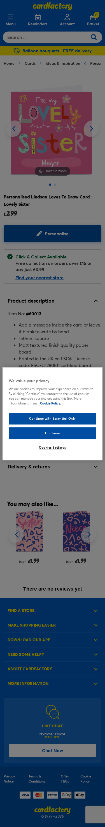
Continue (52, 433)
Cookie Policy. (50, 403)
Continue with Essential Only (52, 418)
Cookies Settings (52, 447)
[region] (52, 413)
